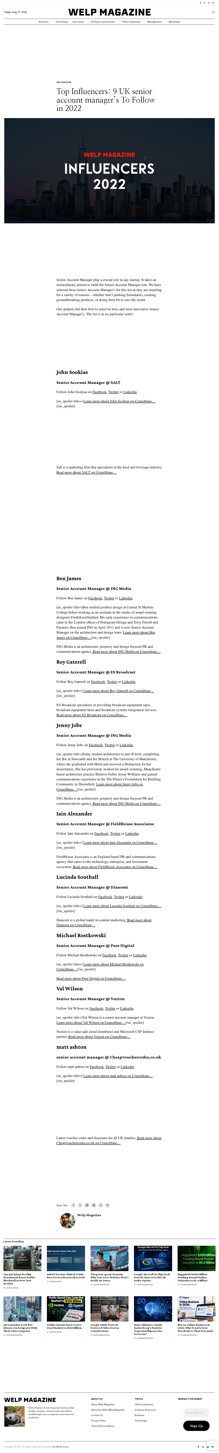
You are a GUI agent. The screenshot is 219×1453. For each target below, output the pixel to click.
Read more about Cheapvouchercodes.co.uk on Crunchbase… (109, 1140)
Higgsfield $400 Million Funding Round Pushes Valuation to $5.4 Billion (192, 1277)
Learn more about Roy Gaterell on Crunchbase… (118, 690)
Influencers (63, 82)
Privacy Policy (98, 1420)
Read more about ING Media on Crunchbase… (126, 651)
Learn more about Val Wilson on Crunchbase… (90, 1022)
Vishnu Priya (12, 1288)
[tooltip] (200, 3)
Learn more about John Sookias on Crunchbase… (119, 401)
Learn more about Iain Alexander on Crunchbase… (120, 842)
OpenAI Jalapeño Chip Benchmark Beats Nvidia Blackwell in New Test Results (19, 1279)
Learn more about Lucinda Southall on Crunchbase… (122, 905)
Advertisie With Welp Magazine (108, 1410)
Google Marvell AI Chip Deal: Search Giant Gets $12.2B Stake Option (152, 1277)
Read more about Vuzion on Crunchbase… (99, 1036)
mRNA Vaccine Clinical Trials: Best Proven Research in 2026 (66, 1276)
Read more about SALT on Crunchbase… (86, 472)
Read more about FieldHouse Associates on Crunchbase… (114, 866)
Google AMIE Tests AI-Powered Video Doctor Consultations (105, 1328)
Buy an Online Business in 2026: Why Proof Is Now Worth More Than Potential (195, 1328)
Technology (141, 1420)
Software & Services (145, 1410)
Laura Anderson (101, 1285)
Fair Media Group (60, 1446)
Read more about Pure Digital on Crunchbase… (91, 978)
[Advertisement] (109, 50)
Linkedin (130, 391)
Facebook (100, 391)
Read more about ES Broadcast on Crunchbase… (91, 714)
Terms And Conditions (102, 1426)
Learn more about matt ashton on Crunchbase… (118, 1075)
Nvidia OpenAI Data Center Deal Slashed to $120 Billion (64, 1326)
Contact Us (97, 1415)
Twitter (113, 391)
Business (139, 1415)
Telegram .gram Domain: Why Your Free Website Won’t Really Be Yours (109, 1277)
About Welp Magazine (103, 1404)
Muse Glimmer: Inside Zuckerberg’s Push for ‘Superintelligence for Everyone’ (148, 1329)
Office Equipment (144, 1404)
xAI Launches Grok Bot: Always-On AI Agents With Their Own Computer (20, 1328)
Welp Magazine (89, 1215)
